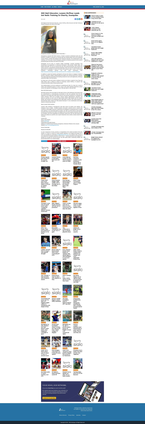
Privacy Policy (71, 415)
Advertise (78, 415)
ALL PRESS (54, 6)
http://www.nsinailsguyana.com (52, 125)
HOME (42, 6)
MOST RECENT (47, 6)
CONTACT (60, 6)
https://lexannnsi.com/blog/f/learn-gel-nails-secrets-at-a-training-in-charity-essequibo (60, 71)
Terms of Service (62, 415)
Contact (84, 415)
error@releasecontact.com (63, 134)
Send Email (46, 121)
